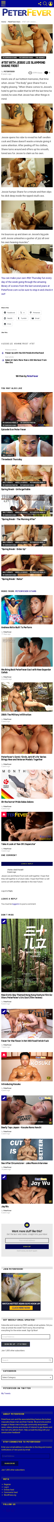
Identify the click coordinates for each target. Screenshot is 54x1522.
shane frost (21, 344)
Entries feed (9, 1490)
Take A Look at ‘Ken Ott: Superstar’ (18, 844)
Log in (6, 1487)
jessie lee (8, 344)
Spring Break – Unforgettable (15, 489)
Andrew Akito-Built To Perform (16, 627)
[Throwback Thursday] (27, 446)
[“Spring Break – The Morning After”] (27, 505)
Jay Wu (5, 1206)
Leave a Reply (27, 864)
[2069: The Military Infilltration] (27, 697)
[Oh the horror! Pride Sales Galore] (27, 784)
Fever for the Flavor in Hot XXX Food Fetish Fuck (25, 1041)
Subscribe (10, 1463)
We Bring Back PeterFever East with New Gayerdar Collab (26, 671)
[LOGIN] (50, 3)
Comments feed (11, 1492)
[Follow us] (39, 3)
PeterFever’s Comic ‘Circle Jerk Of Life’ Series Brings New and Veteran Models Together (23, 758)
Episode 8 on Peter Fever (13, 429)
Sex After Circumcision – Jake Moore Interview (24, 1163)
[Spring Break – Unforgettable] (27, 476)
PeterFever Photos (27, 423)
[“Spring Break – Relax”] (27, 565)
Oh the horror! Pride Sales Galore (17, 802)
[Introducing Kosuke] (27, 1066)
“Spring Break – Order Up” (13, 549)
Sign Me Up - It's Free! (16, 1344)
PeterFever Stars (25, 591)
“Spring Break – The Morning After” (18, 519)
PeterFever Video (9, 425)
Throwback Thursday (11, 459)
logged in (16, 904)
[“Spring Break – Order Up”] (27, 535)
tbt (33, 344)
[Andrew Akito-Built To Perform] (27, 609)
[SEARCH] (45, 3)
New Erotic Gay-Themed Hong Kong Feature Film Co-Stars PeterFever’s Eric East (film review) (27, 996)
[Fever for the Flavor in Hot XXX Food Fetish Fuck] (27, 1023)
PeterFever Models (10, 423)
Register (7, 1484)
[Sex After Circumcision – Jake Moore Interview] (27, 1149)
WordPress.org (10, 1495)
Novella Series (21, 483)
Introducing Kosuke (10, 1084)
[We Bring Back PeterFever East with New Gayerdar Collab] (27, 652)
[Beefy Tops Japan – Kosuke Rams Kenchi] (27, 1110)
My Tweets (5, 1393)
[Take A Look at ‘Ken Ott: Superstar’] (27, 826)
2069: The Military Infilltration (16, 714)
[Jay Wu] (27, 1189)
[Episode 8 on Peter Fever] (27, 409)
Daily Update (8, 455)
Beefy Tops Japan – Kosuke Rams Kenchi (21, 1127)
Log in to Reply (7, 891)
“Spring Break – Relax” (12, 579)
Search (50, 1361)
